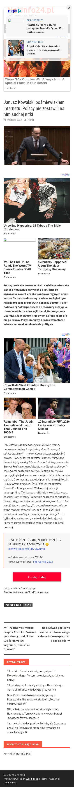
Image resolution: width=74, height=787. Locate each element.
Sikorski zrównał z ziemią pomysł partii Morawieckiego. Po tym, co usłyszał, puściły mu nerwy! (35, 675)
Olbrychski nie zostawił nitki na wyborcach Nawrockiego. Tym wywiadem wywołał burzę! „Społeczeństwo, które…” (34, 713)
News (28, 604)
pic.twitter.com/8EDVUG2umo (26, 548)
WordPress (32, 778)
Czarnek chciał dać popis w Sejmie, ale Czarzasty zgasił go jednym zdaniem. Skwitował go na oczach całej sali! (36, 728)
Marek (31, 119)
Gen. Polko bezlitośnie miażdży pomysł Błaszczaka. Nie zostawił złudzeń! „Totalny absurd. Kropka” (33, 699)
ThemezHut (10, 782)
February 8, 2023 (43, 561)
